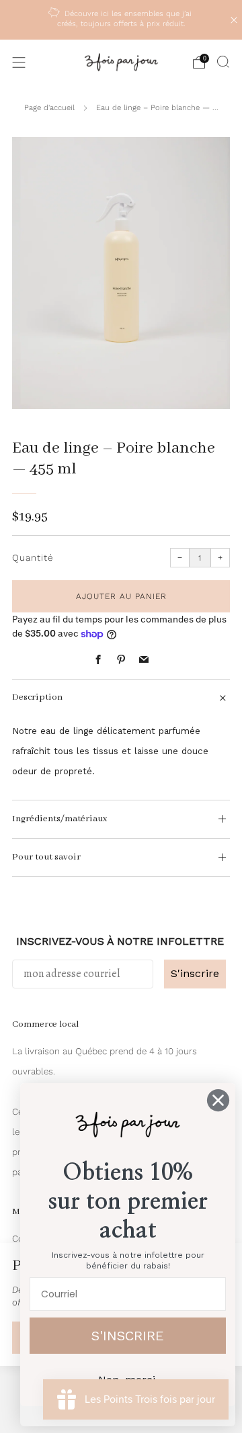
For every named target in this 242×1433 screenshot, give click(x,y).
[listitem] (121, 20)
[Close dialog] (218, 1100)
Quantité (32, 558)
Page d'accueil (49, 107)
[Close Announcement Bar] (234, 20)
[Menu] (19, 62)
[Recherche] (223, 61)
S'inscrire (195, 973)
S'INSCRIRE (127, 1336)
